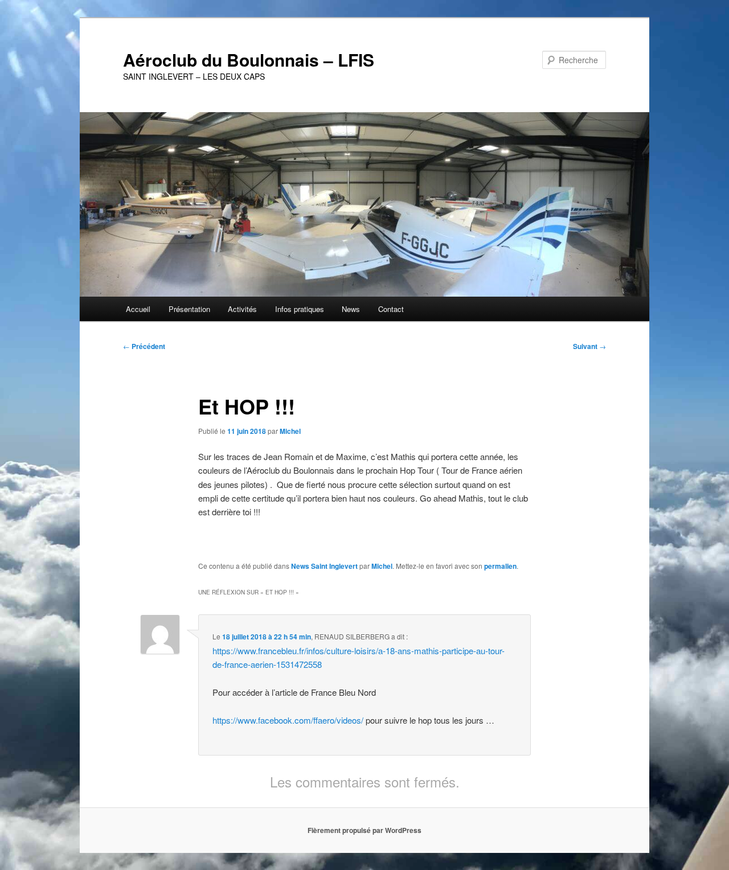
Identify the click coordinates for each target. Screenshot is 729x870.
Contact (391, 308)
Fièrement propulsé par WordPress (364, 830)
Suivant (589, 346)
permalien (500, 566)
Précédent (144, 346)
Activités (242, 308)
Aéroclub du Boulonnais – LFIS (248, 59)
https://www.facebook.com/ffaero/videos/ (287, 720)
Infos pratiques (299, 308)
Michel (290, 431)
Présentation (189, 308)
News (351, 308)
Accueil (138, 308)
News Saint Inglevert (324, 566)
